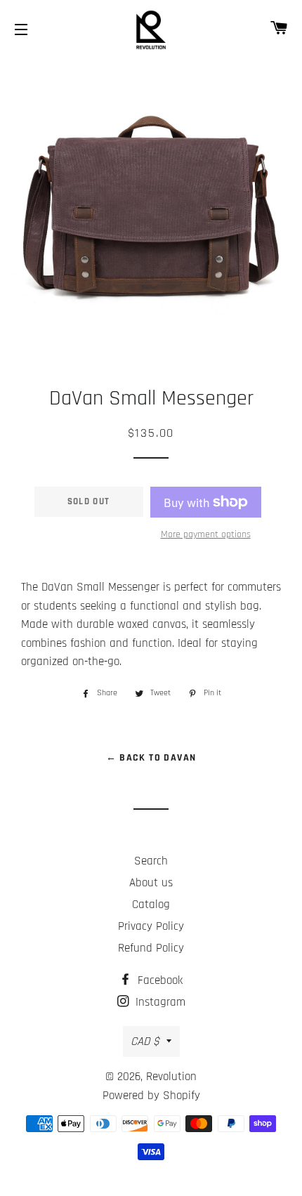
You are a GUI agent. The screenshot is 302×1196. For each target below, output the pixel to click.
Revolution (171, 1076)
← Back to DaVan (151, 757)
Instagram (158, 1002)
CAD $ (145, 1041)
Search (151, 861)
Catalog (151, 904)
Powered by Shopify (151, 1095)
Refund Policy (151, 948)
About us (151, 883)
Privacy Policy (151, 926)
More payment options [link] (206, 534)
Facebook (158, 980)
